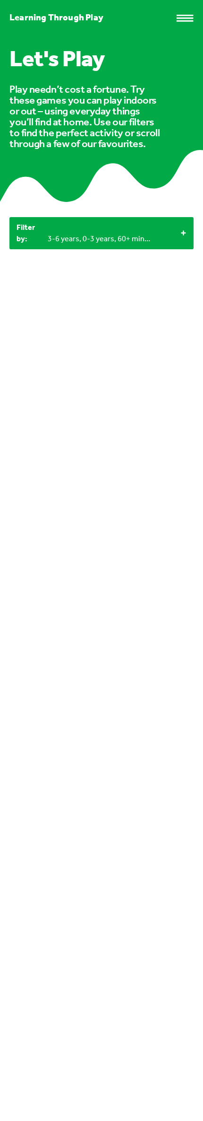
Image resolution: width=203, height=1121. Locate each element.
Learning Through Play (56, 17)
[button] (190, 18)
